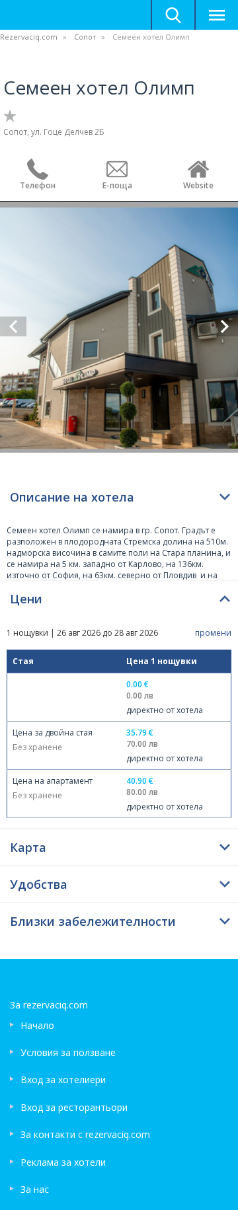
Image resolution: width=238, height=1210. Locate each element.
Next (225, 326)
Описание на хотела (72, 497)
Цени (26, 599)
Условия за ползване (68, 1052)
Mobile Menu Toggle (216, 15)
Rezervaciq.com (29, 37)
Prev (13, 326)
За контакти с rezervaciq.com (85, 1134)
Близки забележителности (93, 921)
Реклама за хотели (63, 1162)
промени (213, 632)
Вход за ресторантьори (74, 1107)
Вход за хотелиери (63, 1079)
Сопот (85, 37)
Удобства (38, 884)
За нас (34, 1189)
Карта (28, 847)
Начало (37, 1025)
